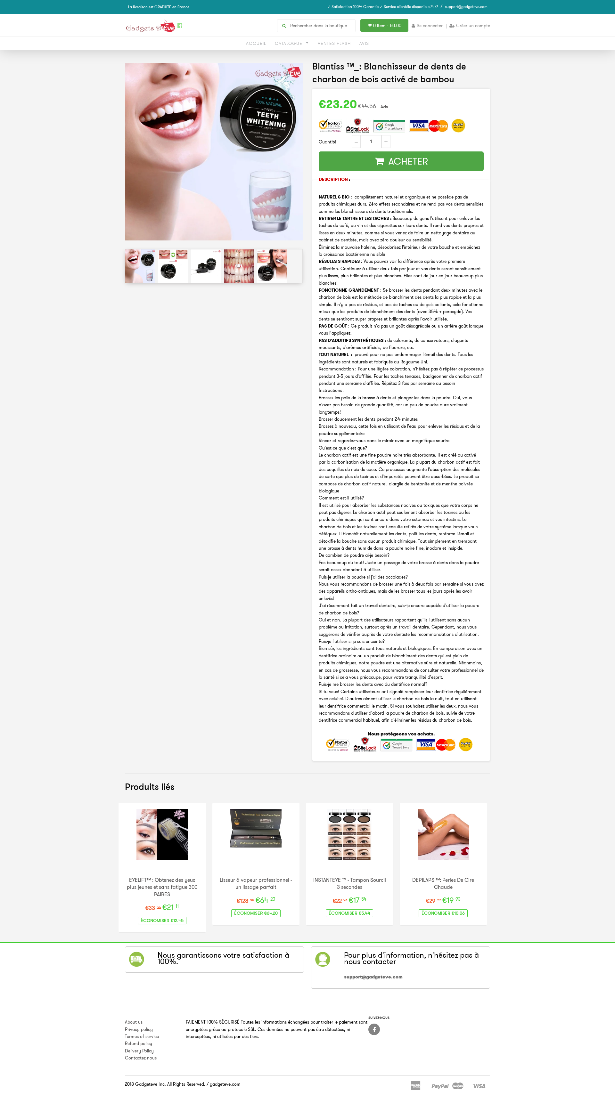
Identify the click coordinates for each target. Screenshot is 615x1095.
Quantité (327, 142)
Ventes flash (334, 43)
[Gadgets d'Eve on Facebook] (374, 1029)
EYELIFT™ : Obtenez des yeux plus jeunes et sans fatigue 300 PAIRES (162, 887)
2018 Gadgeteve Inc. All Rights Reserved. (165, 1084)
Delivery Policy (139, 1051)
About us (134, 1022)
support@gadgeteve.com (466, 6)
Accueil (256, 43)
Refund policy (138, 1043)
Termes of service (142, 1036)
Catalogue (289, 43)
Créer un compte (473, 25)
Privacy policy (139, 1029)
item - (387, 25)
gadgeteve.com (225, 1084)
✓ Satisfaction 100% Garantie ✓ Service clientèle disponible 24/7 (382, 6)
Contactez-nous (141, 1058)
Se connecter (430, 25)
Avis (364, 43)
